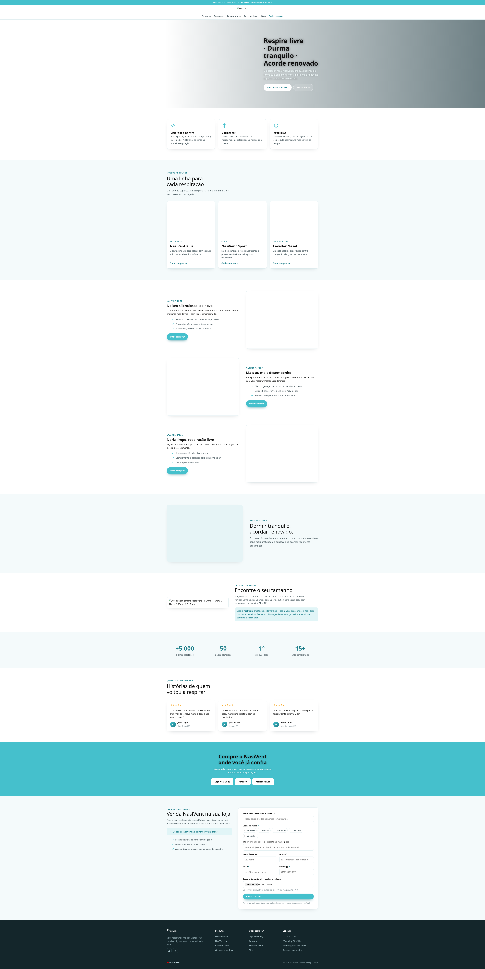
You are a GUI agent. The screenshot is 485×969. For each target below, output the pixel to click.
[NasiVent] (242, 10)
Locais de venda (251, 826)
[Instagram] (169, 950)
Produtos (206, 16)
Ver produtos (303, 87)
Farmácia (251, 830)
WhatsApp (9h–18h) (292, 941)
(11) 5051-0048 (289, 936)
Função (283, 854)
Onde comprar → (178, 263)
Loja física (297, 830)
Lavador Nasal (222, 945)
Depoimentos (234, 16)
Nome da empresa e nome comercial (260, 813)
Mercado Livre (263, 781)
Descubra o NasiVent (277, 87)
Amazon (243, 781)
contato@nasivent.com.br (295, 945)
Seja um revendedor (292, 950)
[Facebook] (175, 950)
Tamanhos (219, 16)
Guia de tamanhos (224, 950)
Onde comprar (276, 16)
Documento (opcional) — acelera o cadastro (262, 879)
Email (246, 867)
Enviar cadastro (253, 896)
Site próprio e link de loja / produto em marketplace (266, 842)
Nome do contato (251, 854)
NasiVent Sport (222, 941)
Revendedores (251, 16)
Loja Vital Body (222, 781)
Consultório (281, 830)
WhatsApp (284, 867)
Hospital (265, 830)
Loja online (252, 836)
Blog (263, 16)
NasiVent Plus (221, 936)
